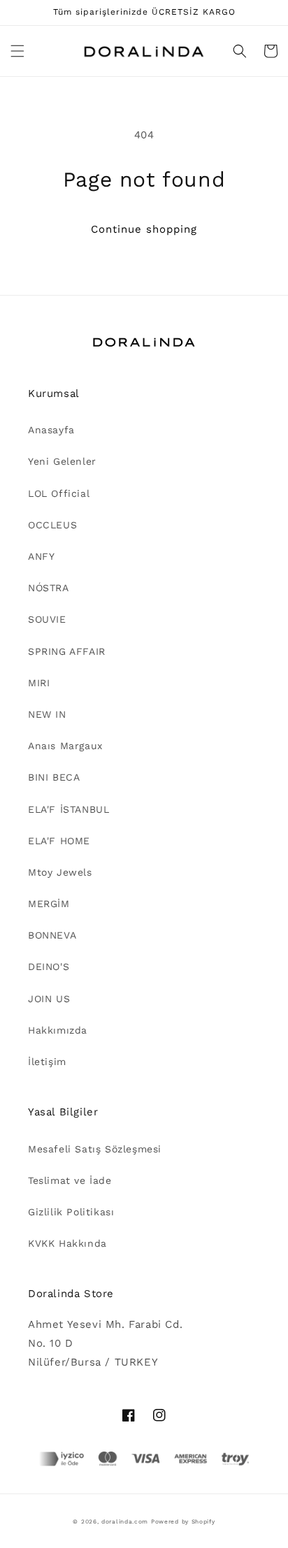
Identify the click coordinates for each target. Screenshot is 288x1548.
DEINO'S (48, 966)
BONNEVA (52, 935)
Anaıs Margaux (65, 745)
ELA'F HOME (59, 840)
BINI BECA (54, 777)
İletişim (47, 1061)
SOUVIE (47, 619)
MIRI (39, 682)
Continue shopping (144, 229)
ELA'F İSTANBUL (68, 809)
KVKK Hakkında (67, 1243)
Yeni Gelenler (62, 461)
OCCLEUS (52, 524)
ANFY (41, 556)
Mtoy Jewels (60, 872)
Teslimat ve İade (70, 1180)
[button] (17, 51)
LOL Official (58, 493)
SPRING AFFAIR (67, 651)
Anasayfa (51, 429)
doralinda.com (124, 1521)
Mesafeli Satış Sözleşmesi (94, 1149)
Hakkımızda (57, 1030)
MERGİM (49, 903)
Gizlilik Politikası (71, 1211)
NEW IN (47, 714)
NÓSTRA (48, 587)
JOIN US (49, 998)
